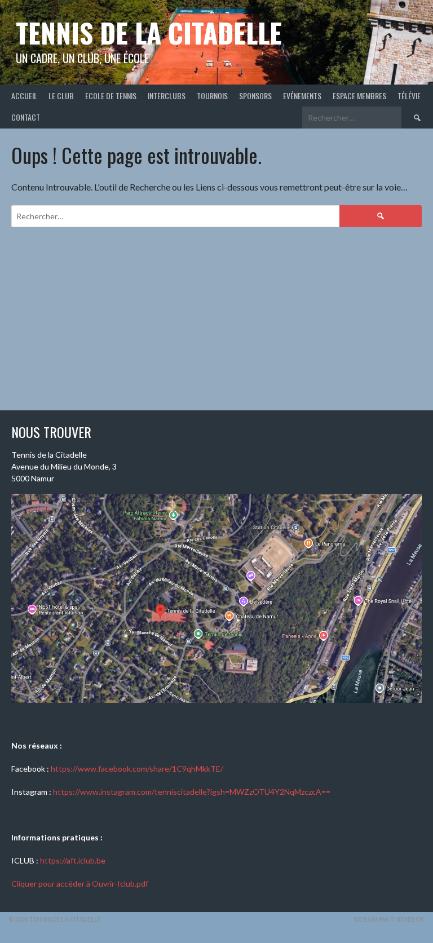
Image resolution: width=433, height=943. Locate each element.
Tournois (212, 95)
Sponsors (255, 95)
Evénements (302, 95)
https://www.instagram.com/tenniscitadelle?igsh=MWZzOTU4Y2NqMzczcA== (191, 791)
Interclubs (166, 95)
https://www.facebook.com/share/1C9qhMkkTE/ (137, 768)
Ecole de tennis (110, 95)
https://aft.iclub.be (72, 860)
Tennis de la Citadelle (149, 32)
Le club (61, 95)
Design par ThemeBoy (390, 919)
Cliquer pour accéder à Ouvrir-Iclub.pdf (79, 883)
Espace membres (359, 95)
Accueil (24, 95)
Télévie (409, 95)
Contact (25, 117)
